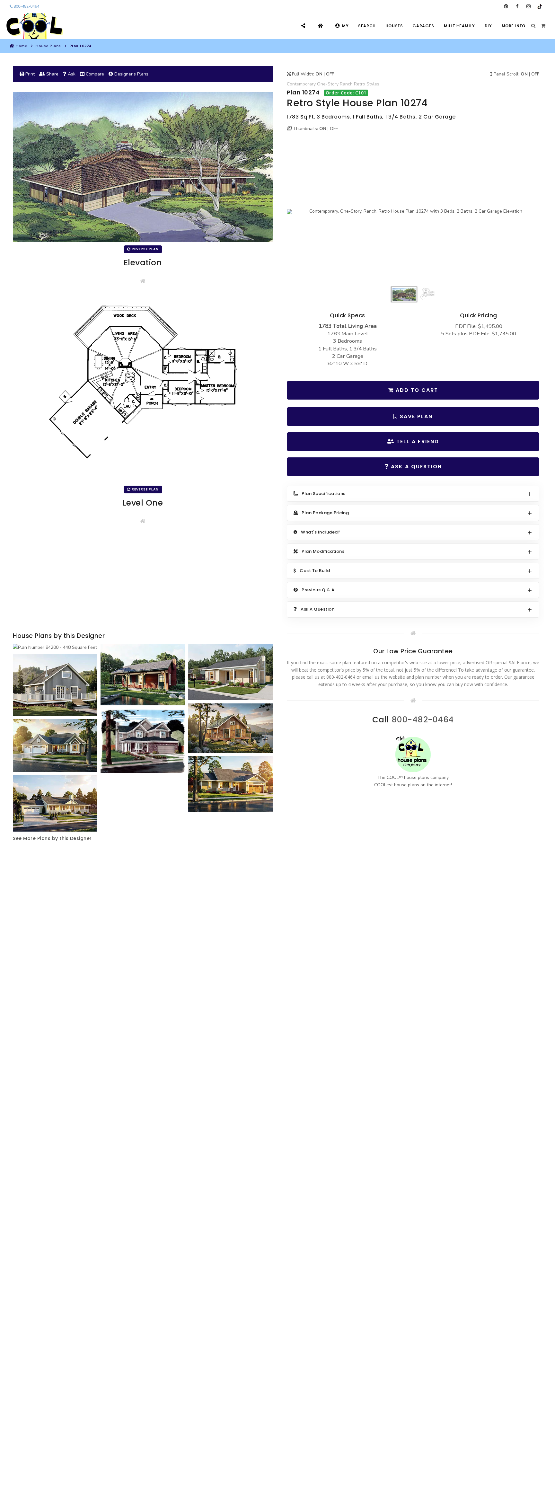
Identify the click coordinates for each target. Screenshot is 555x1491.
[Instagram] (528, 6)
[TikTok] (539, 6)
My (345, 26)
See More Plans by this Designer (52, 838)
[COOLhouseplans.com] (34, 26)
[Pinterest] (506, 6)
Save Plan (415, 416)
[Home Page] (321, 26)
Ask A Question (415, 466)
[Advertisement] (143, 579)
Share (51, 74)
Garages (423, 26)
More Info (513, 26)
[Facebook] (517, 6)
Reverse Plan (145, 249)
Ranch (346, 84)
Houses (394, 26)
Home (21, 46)
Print (29, 74)
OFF (330, 74)
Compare (94, 74)
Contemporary (301, 84)
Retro (359, 84)
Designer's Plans (130, 74)
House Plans (48, 46)
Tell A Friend (416, 441)
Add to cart (416, 390)
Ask (70, 74)
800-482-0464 (26, 6)
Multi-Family (459, 26)
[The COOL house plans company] (413, 754)
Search (367, 26)
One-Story (328, 84)
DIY (488, 26)
